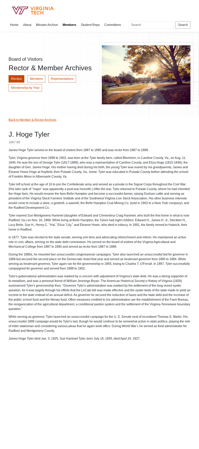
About (27, 24)
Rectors (16, 78)
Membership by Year (25, 87)
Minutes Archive (47, 24)
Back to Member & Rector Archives (32, 119)
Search (183, 24)
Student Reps (90, 24)
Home (14, 24)
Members (69, 24)
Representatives (62, 78)
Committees (112, 24)
